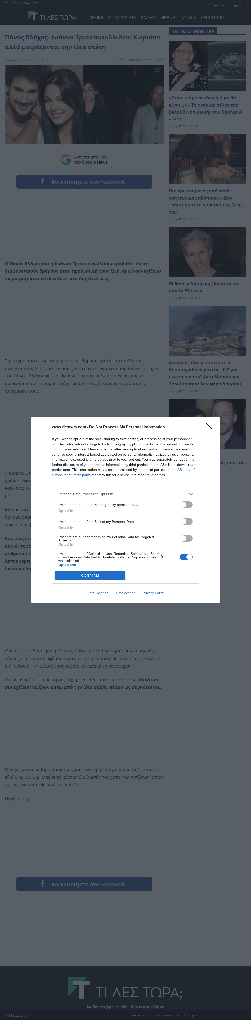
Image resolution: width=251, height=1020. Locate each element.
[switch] (186, 504)
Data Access (125, 593)
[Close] (210, 427)
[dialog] (125, 510)
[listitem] (125, 493)
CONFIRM (90, 575)
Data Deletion (97, 593)
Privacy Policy (153, 593)
